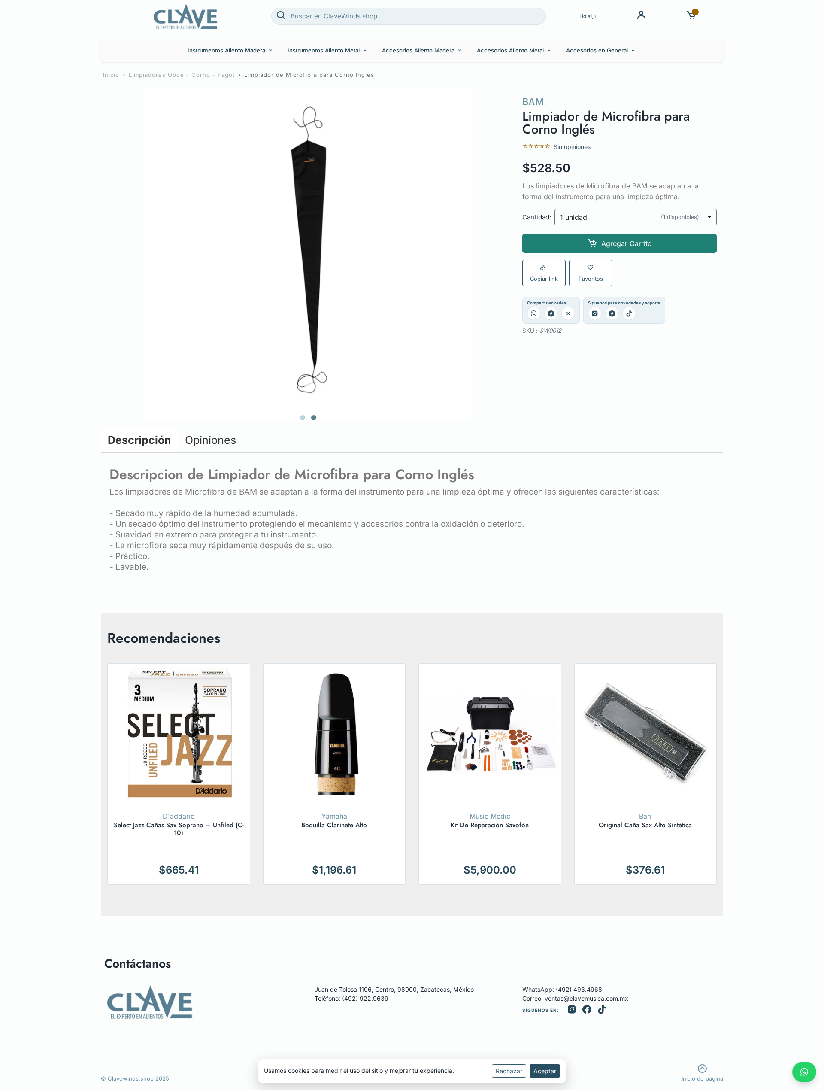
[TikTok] (629, 313)
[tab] (302, 417)
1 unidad (629, 217)
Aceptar (544, 1071)
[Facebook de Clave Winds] (587, 1010)
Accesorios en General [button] (597, 50)
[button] (691, 16)
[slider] (536, 146)
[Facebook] (612, 313)
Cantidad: (536, 217)
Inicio (111, 74)
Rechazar (509, 1071)
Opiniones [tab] (210, 440)
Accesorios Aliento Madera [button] (418, 50)
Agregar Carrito (626, 243)
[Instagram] (595, 313)
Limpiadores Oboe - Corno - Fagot (182, 74)
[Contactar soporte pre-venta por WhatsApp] (804, 1072)
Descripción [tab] (139, 440)
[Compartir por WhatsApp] (534, 313)
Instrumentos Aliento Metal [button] (324, 50)
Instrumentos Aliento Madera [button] (226, 50)
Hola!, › (588, 16)
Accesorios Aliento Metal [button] (510, 50)
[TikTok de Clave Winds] (602, 1010)
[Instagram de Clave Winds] (571, 1010)
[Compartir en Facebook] (551, 313)
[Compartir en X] (568, 313)
